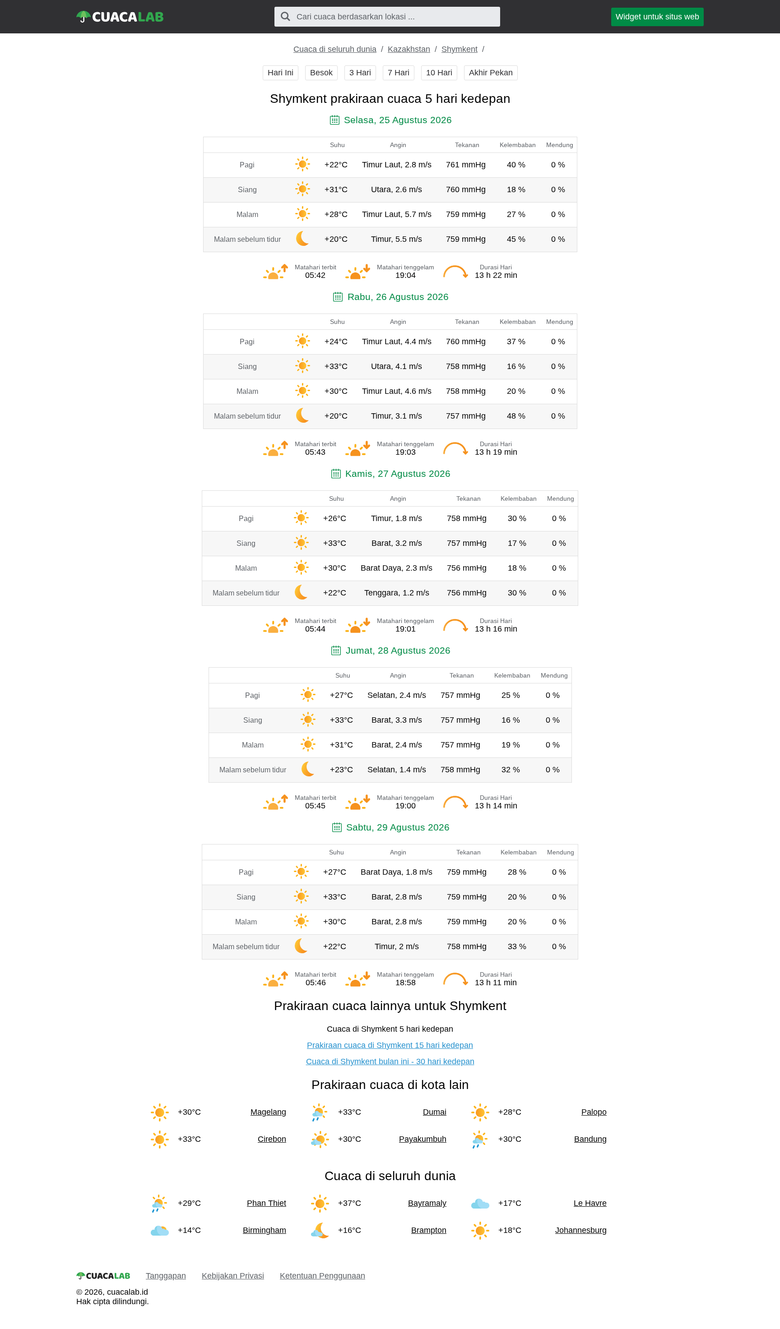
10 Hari (439, 72)
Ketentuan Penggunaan (322, 1275)
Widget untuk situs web (657, 16)
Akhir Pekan (491, 72)
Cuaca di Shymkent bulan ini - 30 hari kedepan (390, 1061)
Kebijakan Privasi (233, 1275)
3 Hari (360, 72)
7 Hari (398, 72)
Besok (321, 72)
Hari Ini (280, 72)
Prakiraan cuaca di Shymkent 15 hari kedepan (390, 1045)
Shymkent (459, 49)
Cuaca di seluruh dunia (334, 49)
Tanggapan (166, 1275)
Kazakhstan (409, 49)
